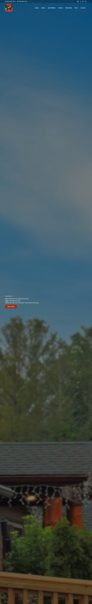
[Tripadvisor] (83, 1)
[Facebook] (78, 1)
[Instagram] (85, 1)
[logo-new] (9, 8)
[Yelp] (80, 1)
